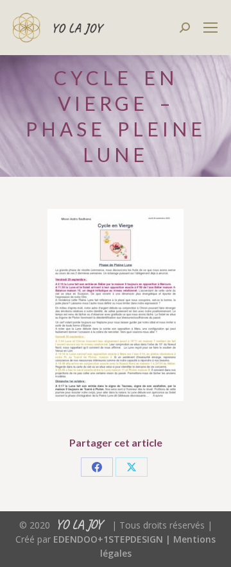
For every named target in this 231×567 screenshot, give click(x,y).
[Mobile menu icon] (210, 27)
